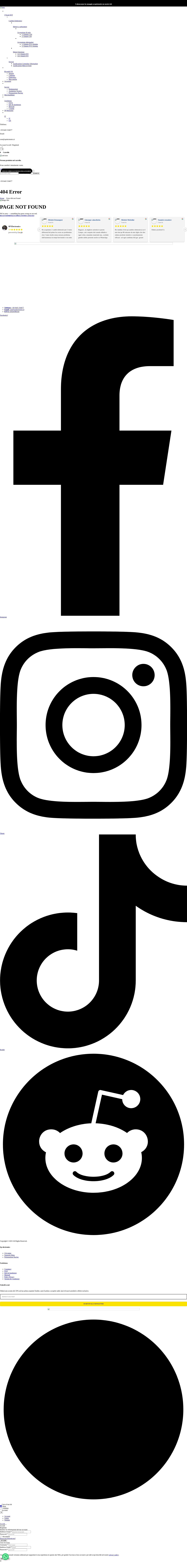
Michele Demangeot (55, 220)
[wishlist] (1, 147)
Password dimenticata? (8, 1538)
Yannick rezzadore (165, 220)
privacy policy (114, 1555)
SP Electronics (14, 226)
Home (2, 198)
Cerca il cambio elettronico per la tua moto (16, 171)
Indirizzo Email (6, 1532)
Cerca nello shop (25, 173)
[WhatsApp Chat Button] (5, 1556)
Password (4, 1534)
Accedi (2, 1524)
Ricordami (6, 1537)
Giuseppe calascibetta (92, 220)
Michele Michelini (127, 220)
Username (4, 1545)
